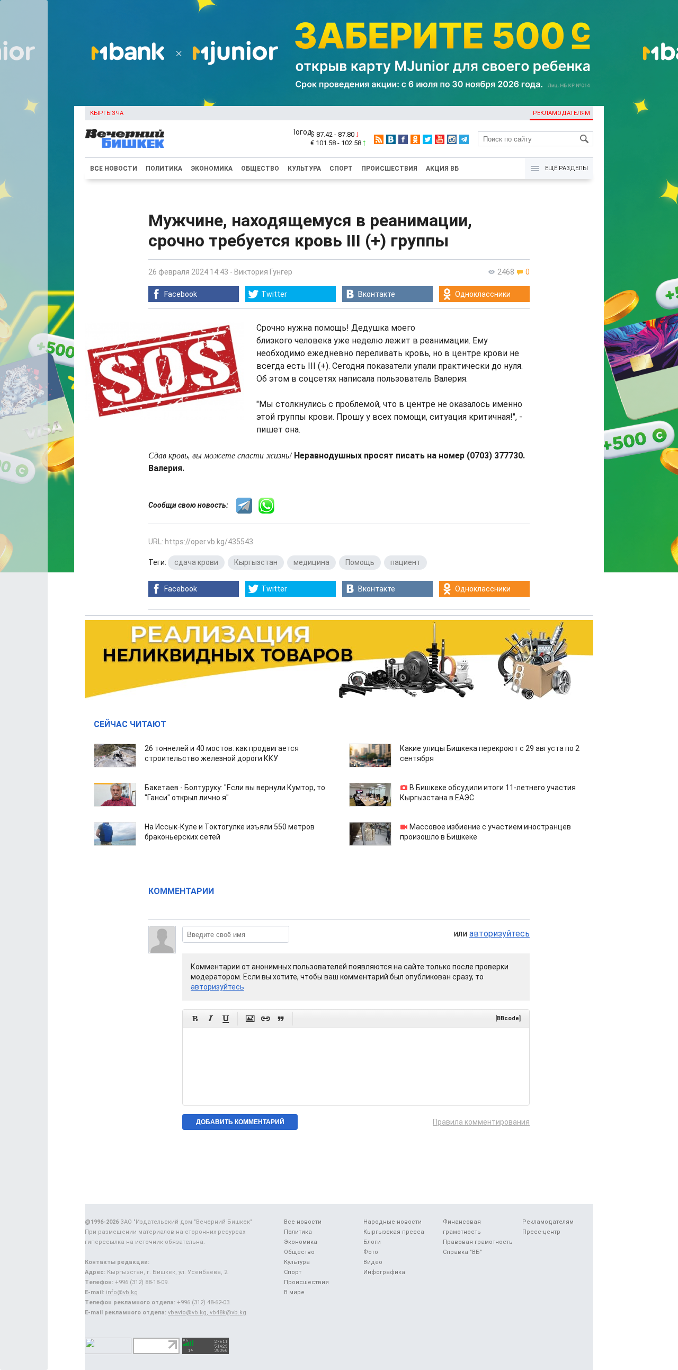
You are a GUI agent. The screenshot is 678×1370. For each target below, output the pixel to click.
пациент (405, 562)
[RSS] (378, 139)
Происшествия (389, 168)
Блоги (372, 1242)
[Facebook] (403, 139)
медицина (311, 562)
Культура (304, 168)
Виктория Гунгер (263, 272)
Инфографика (384, 1272)
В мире (294, 1292)
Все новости (113, 168)
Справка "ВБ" (462, 1252)
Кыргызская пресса (393, 1231)
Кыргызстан (256, 562)
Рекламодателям (561, 113)
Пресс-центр (541, 1231)
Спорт (341, 168)
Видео (372, 1262)
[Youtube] (439, 139)
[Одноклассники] (415, 139)
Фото (370, 1252)
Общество (260, 168)
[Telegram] (464, 139)
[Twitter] (427, 139)
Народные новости (392, 1221)
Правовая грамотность (478, 1242)
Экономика (212, 168)
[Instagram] (452, 139)
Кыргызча (106, 113)
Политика (164, 168)
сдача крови (196, 562)
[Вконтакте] (391, 139)
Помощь (359, 562)
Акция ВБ (442, 168)
